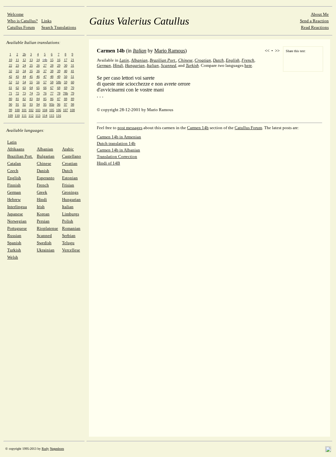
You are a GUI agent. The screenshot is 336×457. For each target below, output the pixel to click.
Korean (43, 213)
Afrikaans (15, 149)
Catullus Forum (21, 27)
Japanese (15, 213)
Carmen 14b (198, 127)
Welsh (12, 257)
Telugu (68, 242)
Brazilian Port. (20, 156)
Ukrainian (45, 250)
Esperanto (45, 177)
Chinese (44, 163)
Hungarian (71, 199)
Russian (14, 235)
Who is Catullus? (22, 20)
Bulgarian (45, 156)
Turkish (14, 250)
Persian (43, 221)
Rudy (45, 448)
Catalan (14, 163)
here (248, 65)
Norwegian (17, 221)
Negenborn (57, 448)
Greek (42, 192)
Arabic (68, 149)
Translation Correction (117, 156)
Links (46, 20)
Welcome (15, 14)
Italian (68, 206)
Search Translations (58, 27)
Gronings (70, 192)
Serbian (68, 235)
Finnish (14, 185)
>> (277, 50)
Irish (41, 206)
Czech (12, 170)
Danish (43, 170)
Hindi (42, 199)
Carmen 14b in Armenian (119, 136)
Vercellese (71, 250)
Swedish (44, 242)
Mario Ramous (169, 50)
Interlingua (17, 206)
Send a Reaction (314, 20)
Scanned (44, 235)
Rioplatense (47, 228)
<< (267, 50)
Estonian (70, 177)
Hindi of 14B (108, 163)
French (43, 185)
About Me (320, 14)
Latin (12, 142)
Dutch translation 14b (116, 143)
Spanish (14, 242)
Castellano (71, 156)
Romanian (71, 228)
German (14, 192)
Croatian (69, 163)
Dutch (67, 170)
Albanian (45, 149)
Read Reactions (315, 27)
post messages (129, 127)
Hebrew (14, 199)
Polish (67, 221)
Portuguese (17, 228)
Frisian (68, 185)
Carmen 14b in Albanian (118, 150)
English (14, 177)
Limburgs (70, 213)
